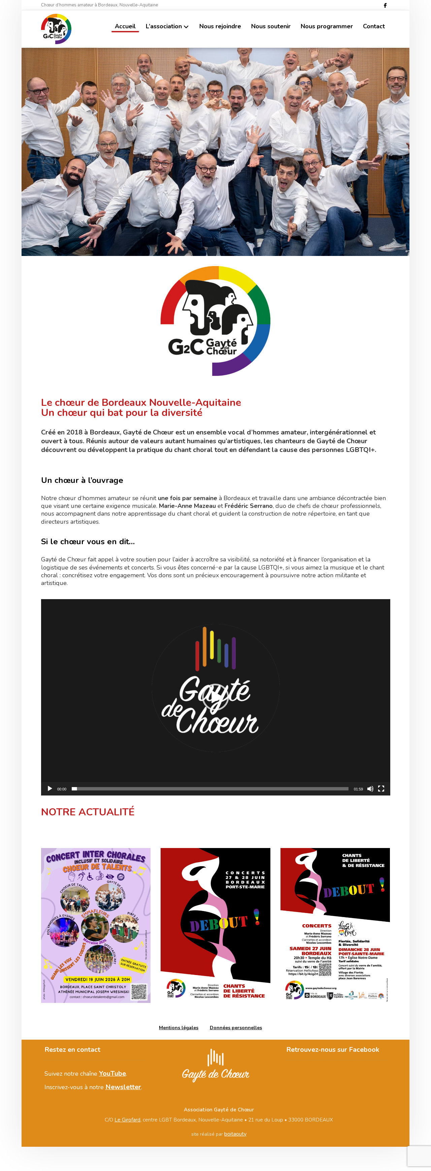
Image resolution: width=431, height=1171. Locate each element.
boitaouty (235, 1134)
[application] (215, 697)
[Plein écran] (381, 788)
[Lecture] (49, 788)
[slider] (210, 788)
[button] (385, 5)
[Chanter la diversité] (56, 29)
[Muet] (370, 788)
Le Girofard (127, 1119)
